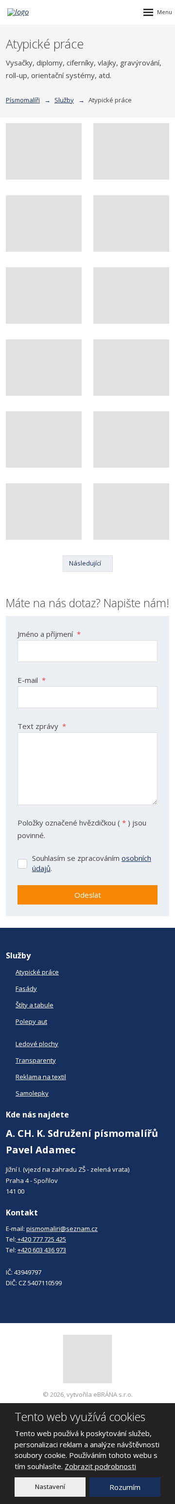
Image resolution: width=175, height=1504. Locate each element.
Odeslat (87, 895)
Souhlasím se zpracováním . (91, 863)
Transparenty (36, 1060)
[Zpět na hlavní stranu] (36, 12)
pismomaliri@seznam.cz (62, 1228)
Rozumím (124, 1487)
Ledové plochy (37, 1043)
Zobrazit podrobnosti (100, 1466)
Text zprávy (42, 726)
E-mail (32, 680)
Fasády (26, 988)
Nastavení (50, 1486)
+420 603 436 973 (42, 1249)
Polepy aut (31, 1021)
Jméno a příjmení (49, 634)
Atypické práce (37, 972)
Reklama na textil (41, 1076)
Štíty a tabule (34, 1005)
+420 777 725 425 (41, 1239)
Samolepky (32, 1093)
